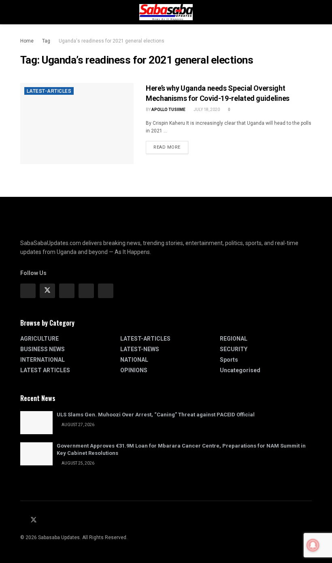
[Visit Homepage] (166, 12)
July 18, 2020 (206, 109)
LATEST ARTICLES (45, 370)
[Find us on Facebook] (28, 291)
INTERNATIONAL (42, 359)
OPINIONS (133, 370)
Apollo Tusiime (168, 109)
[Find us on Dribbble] (105, 291)
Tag (46, 41)
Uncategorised (240, 370)
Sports (229, 359)
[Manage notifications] (312, 545)
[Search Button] (308, 12)
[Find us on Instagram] (66, 291)
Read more (170, 145)
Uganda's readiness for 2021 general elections (111, 41)
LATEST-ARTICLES (49, 91)
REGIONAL (233, 338)
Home (27, 41)
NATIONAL (134, 359)
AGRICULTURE (39, 338)
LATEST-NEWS (139, 349)
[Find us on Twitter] (47, 291)
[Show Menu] (23, 12)
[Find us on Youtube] (44, 520)
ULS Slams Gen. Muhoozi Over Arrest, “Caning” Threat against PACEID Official (156, 415)
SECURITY (233, 349)
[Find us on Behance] (86, 291)
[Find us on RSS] (54, 520)
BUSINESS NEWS (42, 349)
